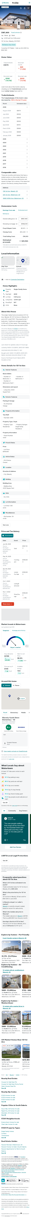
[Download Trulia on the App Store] (11, 1180)
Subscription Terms (5, 1191)
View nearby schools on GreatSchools (15, 751)
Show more (6, 604)
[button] (29, 3)
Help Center (7, 1215)
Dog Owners (23, 811)
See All (6, 802)
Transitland (22, 1156)
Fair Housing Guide (23, 1187)
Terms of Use (23, 1189)
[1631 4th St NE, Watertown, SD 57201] (11, 947)
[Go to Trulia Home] (15, 3)
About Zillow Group (13, 1187)
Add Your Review (15, 847)
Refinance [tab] (6, 214)
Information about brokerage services (12, 1172)
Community (12, 811)
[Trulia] (3, 1180)
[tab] (7, 535)
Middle (23, 712)
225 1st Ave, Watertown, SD (11, 195)
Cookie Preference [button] (5, 1193)
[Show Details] (27, 107)
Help (12, 1191)
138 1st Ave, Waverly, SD (10, 191)
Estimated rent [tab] (23, 210)
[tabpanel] (15, 232)
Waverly (5, 906)
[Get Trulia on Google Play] (24, 1180)
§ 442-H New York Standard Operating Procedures (12, 1169)
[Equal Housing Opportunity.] (21, 1213)
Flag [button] (24, 840)
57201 (16, 328)
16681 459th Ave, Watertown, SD (13, 198)
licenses (20, 1165)
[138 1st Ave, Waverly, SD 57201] (11, 1051)
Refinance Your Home (9, 44)
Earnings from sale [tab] (9, 210)
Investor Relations (15, 1189)
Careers (3, 1189)
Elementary (14, 712)
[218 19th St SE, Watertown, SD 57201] (11, 982)
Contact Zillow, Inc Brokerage (9, 1176)
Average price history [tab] (18, 630)
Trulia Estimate (9, 98)
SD (7, 1075)
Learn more (11, 759)
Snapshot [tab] (6, 630)
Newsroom (8, 1189)
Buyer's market (16, 647)
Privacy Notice (17, 1191)
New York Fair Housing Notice (7, 1171)
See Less (6, 525)
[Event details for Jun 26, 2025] (27, 551)
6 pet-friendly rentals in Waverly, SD (14, 938)
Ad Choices (24, 1191)
